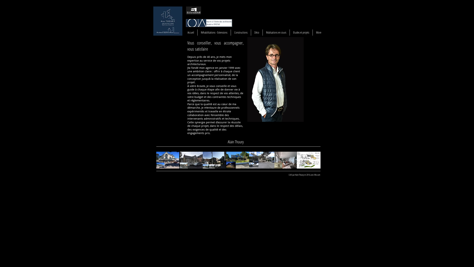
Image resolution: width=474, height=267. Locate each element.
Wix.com (317, 174)
